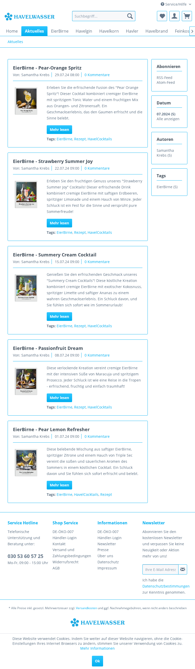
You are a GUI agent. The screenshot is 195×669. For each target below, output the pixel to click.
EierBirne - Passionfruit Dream (48, 348)
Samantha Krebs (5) (165, 153)
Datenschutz (108, 561)
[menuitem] (104, 16)
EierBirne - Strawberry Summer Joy (53, 161)
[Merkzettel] (162, 16)
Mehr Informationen (97, 648)
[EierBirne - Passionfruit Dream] (26, 381)
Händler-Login (65, 537)
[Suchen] (130, 16)
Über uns (105, 555)
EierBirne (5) (167, 186)
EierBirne (64, 138)
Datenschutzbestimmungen (166, 586)
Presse (103, 549)
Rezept (80, 138)
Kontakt (59, 543)
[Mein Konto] (174, 16)
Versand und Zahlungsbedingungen (72, 552)
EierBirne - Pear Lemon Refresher (51, 429)
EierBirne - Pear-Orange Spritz (47, 68)
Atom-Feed (166, 82)
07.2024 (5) (166, 114)
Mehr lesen (59, 129)
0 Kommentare (97, 74)
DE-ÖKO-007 (63, 531)
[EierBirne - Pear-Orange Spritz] (26, 101)
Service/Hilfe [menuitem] (176, 4)
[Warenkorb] (187, 16)
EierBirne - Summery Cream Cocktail (54, 255)
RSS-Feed (164, 77)
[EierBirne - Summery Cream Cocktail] (26, 288)
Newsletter (107, 543)
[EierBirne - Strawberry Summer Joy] (26, 195)
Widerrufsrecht (65, 561)
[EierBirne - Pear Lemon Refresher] (26, 463)
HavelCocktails (100, 138)
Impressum (107, 568)
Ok (97, 661)
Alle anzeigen (168, 118)
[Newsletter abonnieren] (182, 569)
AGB (56, 568)
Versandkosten (86, 608)
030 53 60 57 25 (25, 556)
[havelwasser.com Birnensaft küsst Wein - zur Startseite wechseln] (29, 17)
